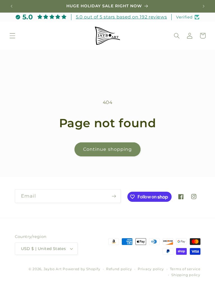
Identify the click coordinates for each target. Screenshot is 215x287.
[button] (12, 35)
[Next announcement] (203, 6)
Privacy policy (151, 269)
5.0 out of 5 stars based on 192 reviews (121, 17)
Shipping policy (185, 275)
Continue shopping (107, 149)
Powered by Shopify (81, 269)
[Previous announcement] (11, 6)
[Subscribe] (113, 196)
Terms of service (185, 269)
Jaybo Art (53, 269)
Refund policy (119, 269)
